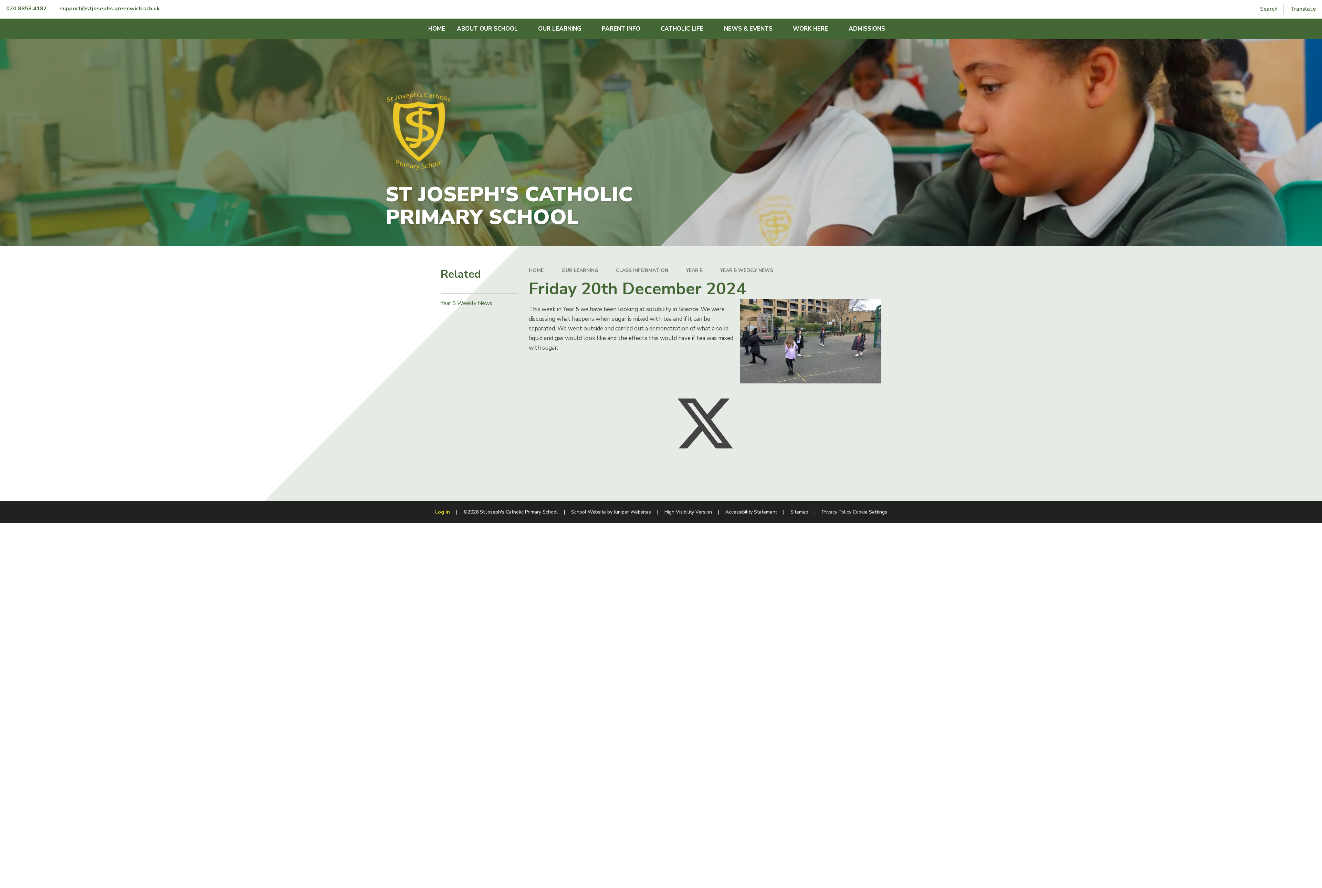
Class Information (642, 270)
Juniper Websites (632, 512)
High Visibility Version (688, 512)
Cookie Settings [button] (870, 512)
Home (536, 270)
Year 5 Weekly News (746, 270)
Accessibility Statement (751, 512)
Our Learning (580, 270)
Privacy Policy (836, 512)
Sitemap (799, 512)
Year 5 (694, 270)
